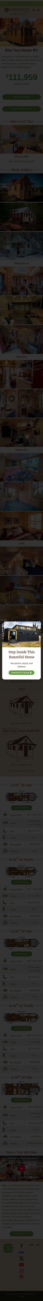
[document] (21, 650)
